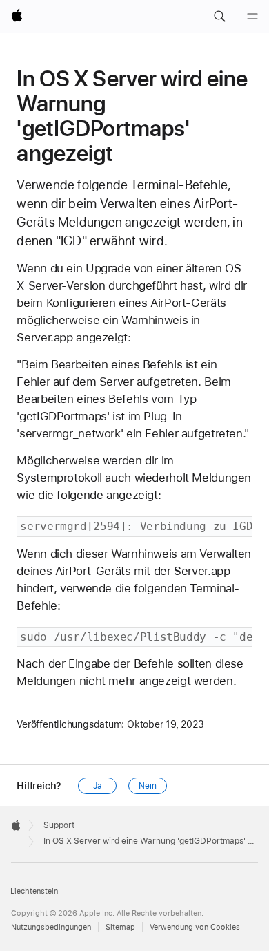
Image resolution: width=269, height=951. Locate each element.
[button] (219, 16)
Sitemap (120, 927)
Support (58, 825)
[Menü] (252, 16)
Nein (148, 786)
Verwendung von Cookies (195, 927)
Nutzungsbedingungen (51, 927)
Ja (97, 786)
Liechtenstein (34, 891)
